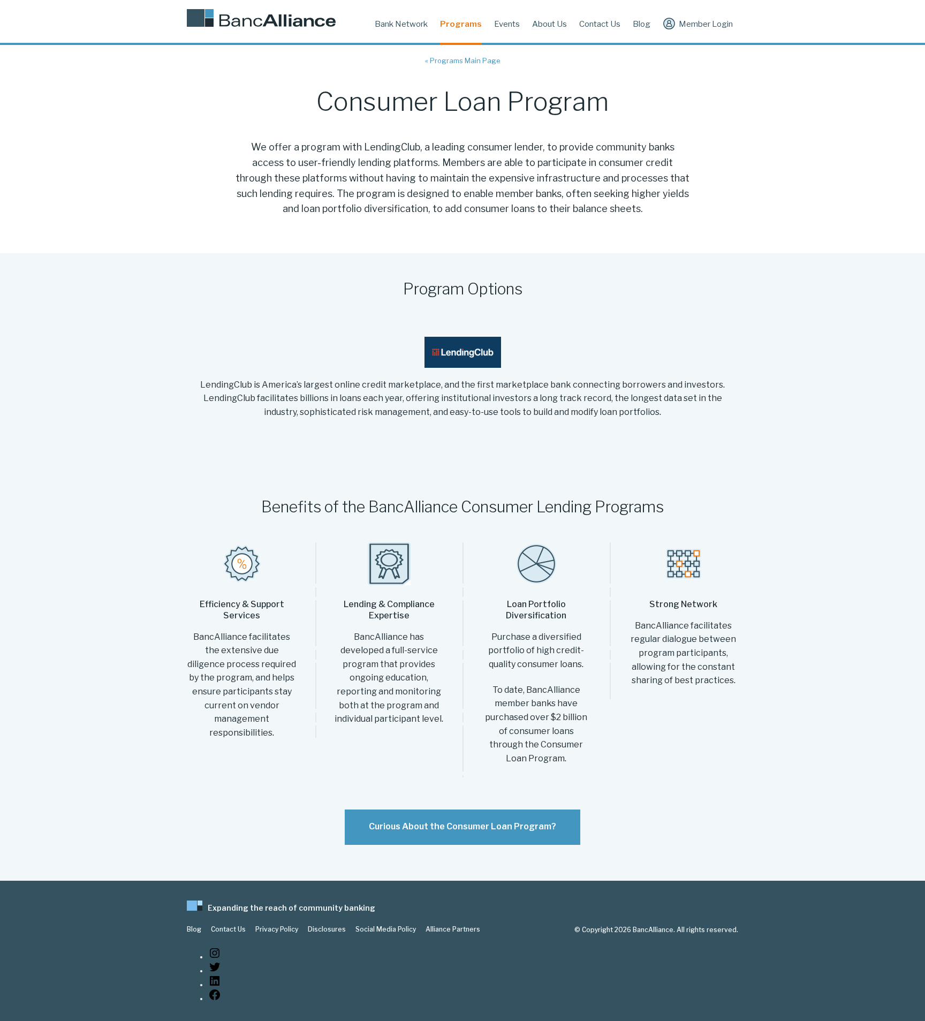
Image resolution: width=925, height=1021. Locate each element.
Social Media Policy (385, 929)
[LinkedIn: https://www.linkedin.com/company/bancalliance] (214, 985)
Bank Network (401, 24)
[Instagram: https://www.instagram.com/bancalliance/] (214, 957)
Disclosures (327, 929)
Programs (461, 24)
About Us (549, 24)
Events (507, 24)
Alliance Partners (453, 929)
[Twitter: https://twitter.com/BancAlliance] (214, 971)
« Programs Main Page (463, 60)
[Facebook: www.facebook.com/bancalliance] (214, 999)
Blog (641, 24)
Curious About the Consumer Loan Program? (462, 826)
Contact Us (599, 24)
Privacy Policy (276, 929)
